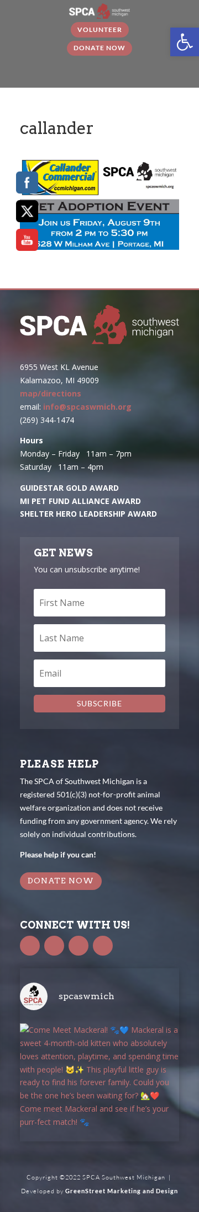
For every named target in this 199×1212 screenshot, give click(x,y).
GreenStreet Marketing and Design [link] (121, 1190)
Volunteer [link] (99, 29)
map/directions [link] (50, 393)
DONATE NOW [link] (61, 880)
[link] (184, 42)
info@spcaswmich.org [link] (87, 406)
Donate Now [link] (99, 48)
